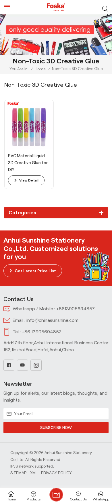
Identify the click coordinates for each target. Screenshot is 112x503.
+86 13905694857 (41, 331)
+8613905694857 (75, 308)
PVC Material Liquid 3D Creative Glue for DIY (28, 163)
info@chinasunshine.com (52, 320)
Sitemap (18, 472)
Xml (34, 472)
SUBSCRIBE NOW (56, 427)
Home (40, 69)
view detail (28, 180)
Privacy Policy (56, 472)
